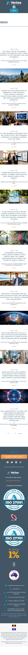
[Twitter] (12, 462)
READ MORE (14, 428)
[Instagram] (20, 462)
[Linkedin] (16, 462)
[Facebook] (8, 462)
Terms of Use (9, 480)
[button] (14, 7)
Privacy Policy (17, 480)
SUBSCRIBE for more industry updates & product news (14, 456)
